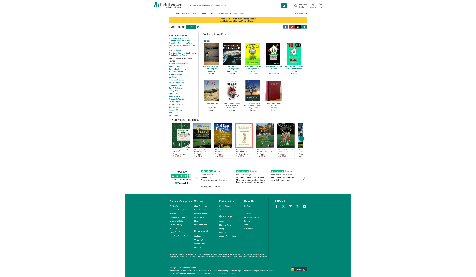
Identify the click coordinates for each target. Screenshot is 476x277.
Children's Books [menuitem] (206, 13)
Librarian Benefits (201, 214)
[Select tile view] (207, 41)
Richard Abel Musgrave (178, 63)
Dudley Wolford (175, 85)
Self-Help (173, 214)
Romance (173, 228)
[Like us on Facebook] (277, 206)
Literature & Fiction (177, 217)
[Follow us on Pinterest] (290, 206)
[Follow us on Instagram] (304, 206)
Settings (197, 236)
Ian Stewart (173, 77)
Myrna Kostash (175, 93)
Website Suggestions (227, 236)
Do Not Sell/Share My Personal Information (210, 271)
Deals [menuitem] (194, 13)
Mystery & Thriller (177, 221)
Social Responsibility (252, 217)
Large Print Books (177, 232)
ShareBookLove (200, 206)
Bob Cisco (173, 113)
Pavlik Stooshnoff (176, 83)
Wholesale (223, 210)
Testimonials (248, 228)
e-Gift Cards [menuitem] (239, 13)
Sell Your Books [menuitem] (301, 14)
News (246, 225)
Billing (221, 229)
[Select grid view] (204, 41)
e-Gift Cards (199, 217)
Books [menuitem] (184, 13)
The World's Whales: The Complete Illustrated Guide (180, 39)
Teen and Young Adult (178, 210)
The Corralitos (175, 50)
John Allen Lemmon (177, 69)
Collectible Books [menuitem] (222, 13)
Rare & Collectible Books (179, 236)
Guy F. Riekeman (176, 88)
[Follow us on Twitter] (283, 206)
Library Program (225, 206)
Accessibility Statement (266, 271)
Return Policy (224, 232)
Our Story (247, 206)
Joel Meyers (174, 107)
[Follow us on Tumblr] (297, 206)
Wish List (197, 247)
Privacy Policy (186, 271)
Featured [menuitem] (174, 13)
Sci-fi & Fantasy (176, 225)
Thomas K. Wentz (176, 99)
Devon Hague (174, 102)
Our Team (247, 214)
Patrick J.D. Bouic (176, 80)
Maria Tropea (174, 96)
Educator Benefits (201, 210)
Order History (199, 244)
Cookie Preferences (248, 271)
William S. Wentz (176, 72)
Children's (174, 206)
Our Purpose (249, 210)
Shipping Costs (225, 225)
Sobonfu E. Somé (176, 104)
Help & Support (225, 221)
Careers (247, 221)
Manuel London (175, 66)
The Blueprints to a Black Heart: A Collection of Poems (182, 54)
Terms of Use (174, 271)
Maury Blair (173, 91)
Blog (196, 221)
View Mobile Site (200, 225)
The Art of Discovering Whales (181, 43)
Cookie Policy (233, 271)
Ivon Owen (173, 115)
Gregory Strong (175, 110)
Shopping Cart (200, 240)
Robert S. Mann (175, 74)
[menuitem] (303, 5)
